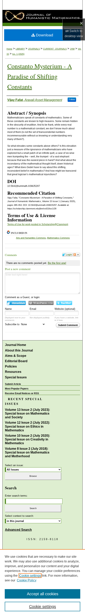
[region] (42, 582)
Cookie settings (30, 575)
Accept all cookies (42, 594)
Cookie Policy (26, 580)
